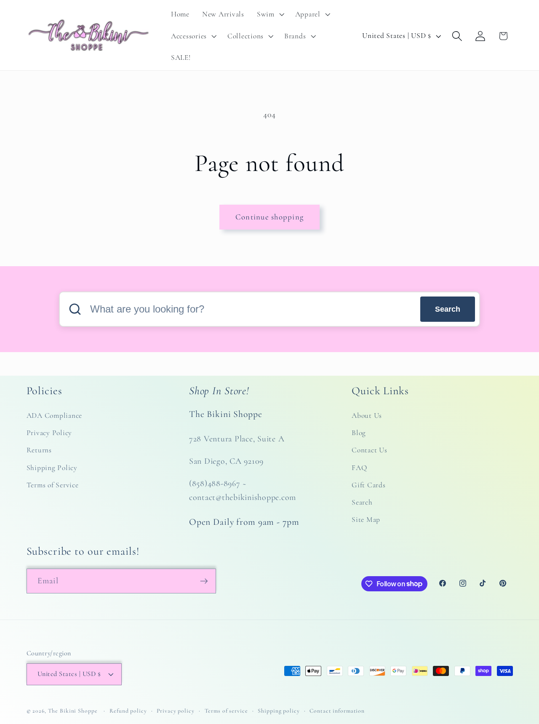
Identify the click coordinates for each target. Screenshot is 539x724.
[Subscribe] (204, 581)
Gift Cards (369, 485)
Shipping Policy (52, 467)
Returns (39, 450)
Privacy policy (175, 710)
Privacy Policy (49, 432)
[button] (270, 14)
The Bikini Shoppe (73, 710)
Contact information (337, 710)
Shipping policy (278, 710)
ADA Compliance (55, 415)
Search (447, 309)
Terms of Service (53, 485)
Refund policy (128, 710)
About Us (367, 415)
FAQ (359, 467)
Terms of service (226, 710)
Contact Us (369, 450)
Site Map (366, 519)
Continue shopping (269, 217)
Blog (359, 432)
